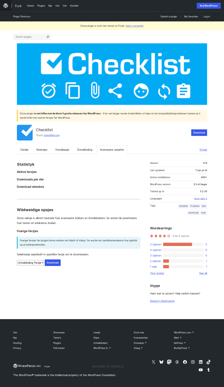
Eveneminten (141, 337)
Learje (96, 332)
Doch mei (139, 332)
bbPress (180, 343)
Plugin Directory (22, 16)
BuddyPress (182, 348)
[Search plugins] (48, 37)
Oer (15, 332)
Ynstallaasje (62, 149)
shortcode (193, 212)
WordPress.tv (102, 348)
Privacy (17, 348)
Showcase (59, 332)
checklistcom (52, 135)
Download (199, 132)
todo (203, 212)
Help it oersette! (134, 25)
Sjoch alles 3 (200, 198)
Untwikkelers (100, 343)
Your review (157, 273)
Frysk (47, 366)
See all (203, 273)
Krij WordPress (209, 5)
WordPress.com (184, 332)
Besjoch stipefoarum (162, 301)
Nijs (15, 337)
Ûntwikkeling (84, 149)
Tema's (57, 337)
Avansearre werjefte (112, 149)
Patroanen (59, 348)
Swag (138, 348)
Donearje (140, 343)
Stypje (203, 149)
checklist (183, 206)
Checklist (44, 129)
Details (24, 149)
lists (204, 206)
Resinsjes (41, 149)
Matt (178, 337)
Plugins (57, 343)
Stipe (96, 337)
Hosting (17, 343)
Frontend (194, 206)
